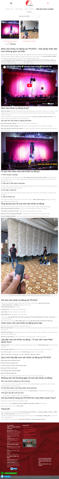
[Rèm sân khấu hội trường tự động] (10, 30)
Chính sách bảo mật (28, 427)
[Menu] (11, 3)
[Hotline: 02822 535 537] (2, 473)
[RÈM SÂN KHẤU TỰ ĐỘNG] (29, 30)
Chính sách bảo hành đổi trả (30, 429)
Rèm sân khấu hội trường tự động (10, 42)
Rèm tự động (29, 9)
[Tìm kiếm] (48, 3)
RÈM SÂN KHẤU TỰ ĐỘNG (29, 41)
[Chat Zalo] (2, 476)
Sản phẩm (19, 9)
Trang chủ (9, 9)
